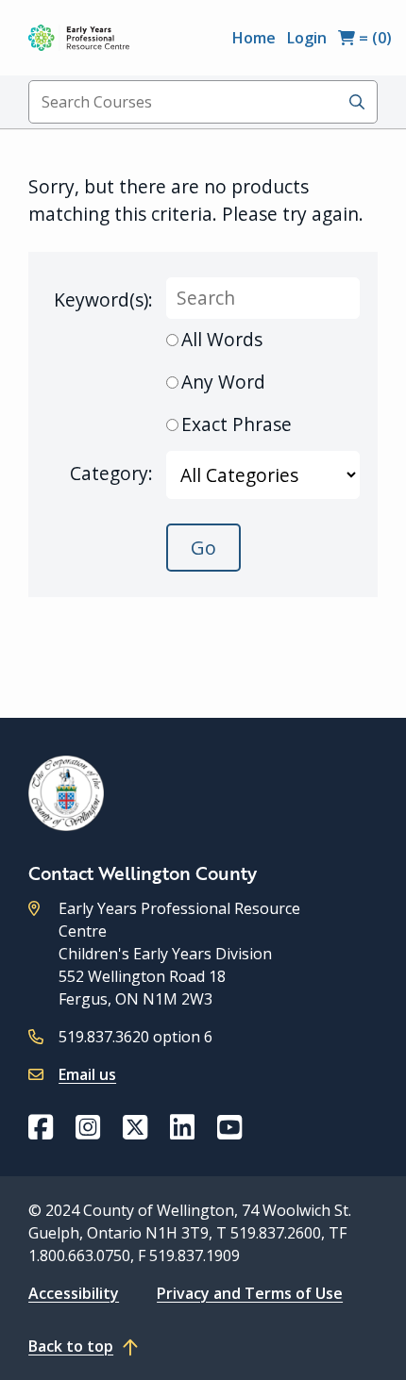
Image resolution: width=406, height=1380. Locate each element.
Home (254, 37)
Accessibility (73, 1293)
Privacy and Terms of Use (250, 1293)
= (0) (373, 37)
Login (307, 37)
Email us (87, 1074)
